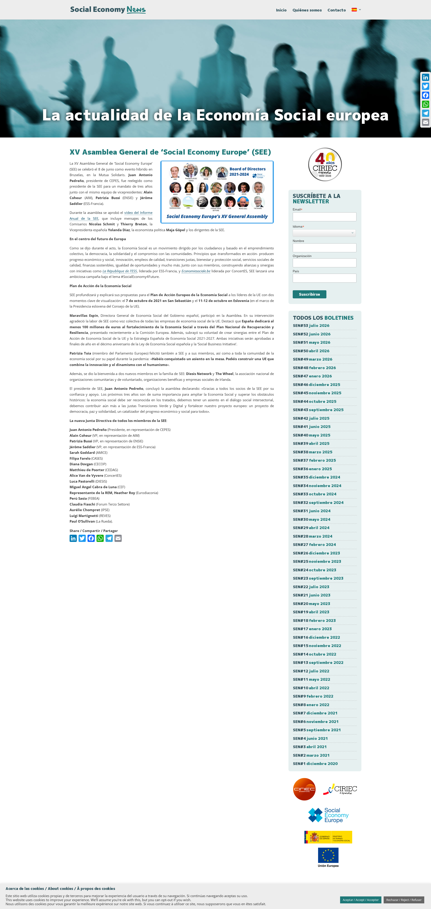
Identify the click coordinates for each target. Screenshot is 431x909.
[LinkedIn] (425, 77)
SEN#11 (311, 679)
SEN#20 (311, 603)
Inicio (281, 11)
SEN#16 (316, 637)
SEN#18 (314, 620)
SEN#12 (311, 671)
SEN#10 (311, 687)
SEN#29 (311, 527)
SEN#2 (311, 755)
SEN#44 (314, 401)
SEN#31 (311, 510)
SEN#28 (312, 536)
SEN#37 (314, 460)
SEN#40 (311, 435)
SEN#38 (312, 451)
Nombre (298, 241)
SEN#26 (316, 553)
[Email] (425, 122)
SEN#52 (311, 334)
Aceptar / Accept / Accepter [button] (361, 900)
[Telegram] (425, 113)
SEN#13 (318, 662)
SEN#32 (318, 502)
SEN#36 (312, 468)
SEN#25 (317, 561)
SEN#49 (312, 359)
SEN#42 (311, 418)
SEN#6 (316, 721)
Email (297, 209)
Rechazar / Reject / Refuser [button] (404, 900)
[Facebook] (425, 95)
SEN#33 (314, 494)
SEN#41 (311, 426)
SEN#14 (314, 654)
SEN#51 (311, 342)
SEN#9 (313, 696)
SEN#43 (318, 409)
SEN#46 (316, 384)
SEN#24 (314, 569)
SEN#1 (315, 763)
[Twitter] (425, 86)
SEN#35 (316, 477)
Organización (302, 256)
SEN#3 (310, 746)
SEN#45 (317, 392)
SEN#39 (311, 443)
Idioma (298, 226)
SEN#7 (315, 713)
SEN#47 (312, 376)
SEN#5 (317, 729)
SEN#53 (311, 325)
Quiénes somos (307, 11)
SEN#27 (314, 544)
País (296, 271)
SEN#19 (311, 611)
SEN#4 (310, 738)
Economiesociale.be (196, 271)
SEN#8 (311, 704)
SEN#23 (318, 578)
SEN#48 (314, 367)
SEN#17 (312, 628)
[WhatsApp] (425, 104)
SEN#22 (311, 586)
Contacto (337, 11)
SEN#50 (311, 350)
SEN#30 (311, 519)
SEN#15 (317, 645)
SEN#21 (311, 595)
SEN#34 (317, 485)
